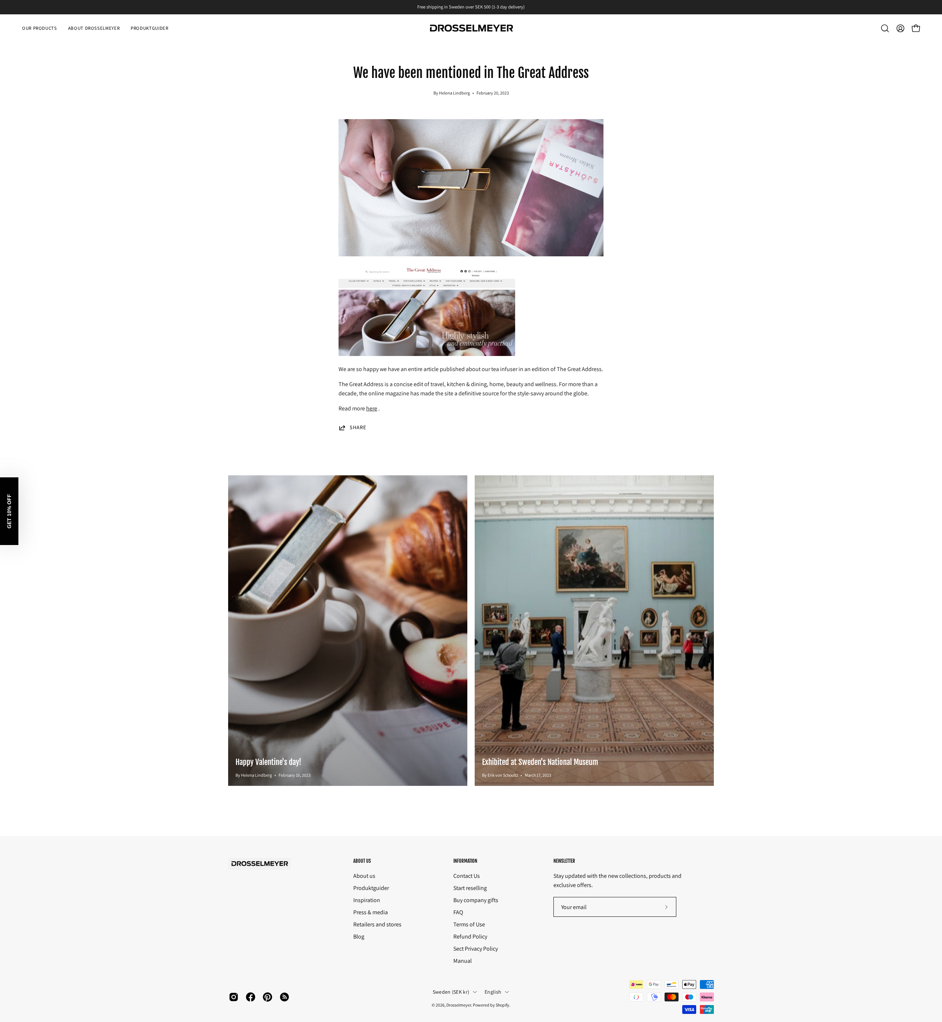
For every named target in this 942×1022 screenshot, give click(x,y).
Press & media (370, 912)
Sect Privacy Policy (475, 948)
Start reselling (470, 888)
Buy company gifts (475, 900)
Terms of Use (469, 924)
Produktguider (371, 888)
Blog (358, 936)
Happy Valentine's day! (268, 762)
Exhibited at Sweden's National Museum (540, 762)
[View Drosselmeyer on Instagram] (233, 997)
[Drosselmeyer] (471, 28)
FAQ (458, 912)
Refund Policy (470, 936)
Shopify (502, 1005)
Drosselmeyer (458, 1005)
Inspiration (366, 900)
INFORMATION (465, 861)
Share (358, 427)
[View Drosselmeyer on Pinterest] (267, 997)
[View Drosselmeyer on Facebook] (250, 997)
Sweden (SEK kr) (451, 992)
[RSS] (284, 997)
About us (364, 876)
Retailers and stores (377, 924)
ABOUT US (362, 861)
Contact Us (466, 876)
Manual (462, 961)
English (493, 992)
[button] (885, 28)
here (371, 408)
